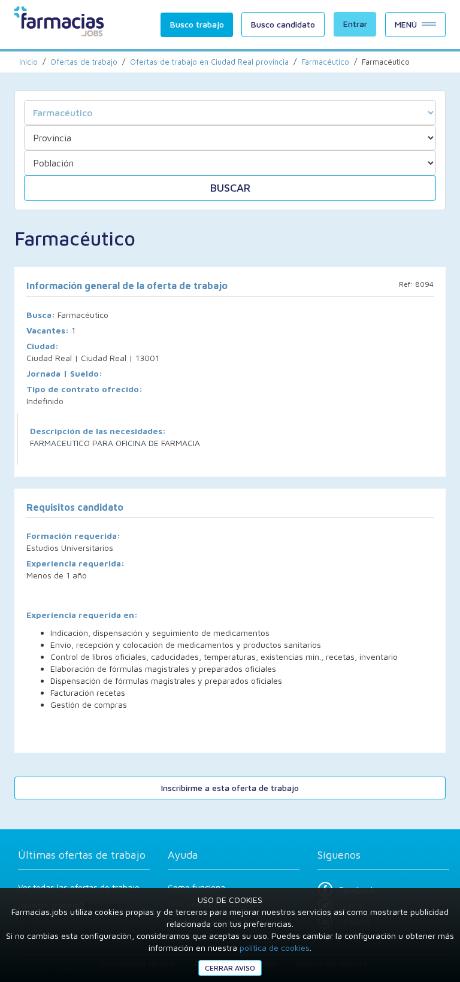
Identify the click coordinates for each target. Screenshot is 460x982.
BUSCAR (230, 187)
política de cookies (275, 947)
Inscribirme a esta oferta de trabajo (230, 788)
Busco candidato (283, 24)
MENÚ (406, 24)
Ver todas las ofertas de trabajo (79, 887)
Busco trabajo (197, 24)
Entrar (355, 24)
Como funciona (196, 887)
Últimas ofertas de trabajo (82, 854)
